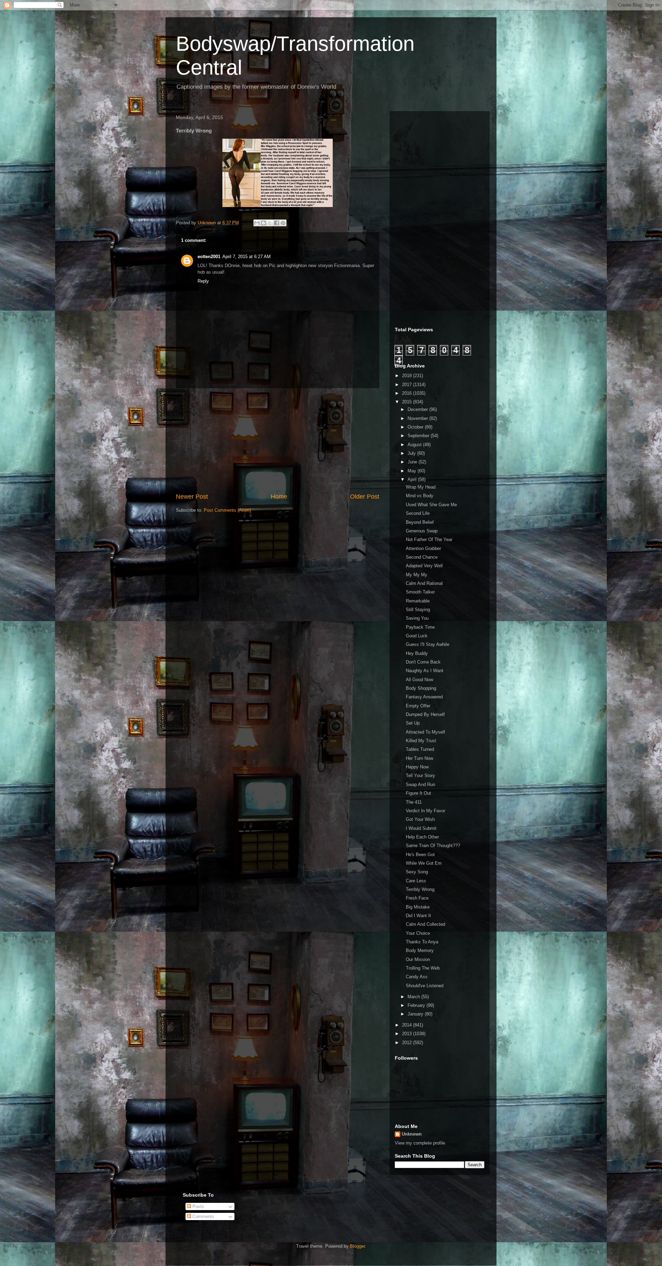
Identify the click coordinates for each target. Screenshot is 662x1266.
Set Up (413, 723)
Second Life (418, 513)
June (413, 461)
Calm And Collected (425, 924)
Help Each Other (422, 837)
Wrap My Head (420, 487)
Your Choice (418, 933)
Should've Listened (424, 985)
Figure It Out (418, 793)
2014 (407, 1025)
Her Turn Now (419, 758)
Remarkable (418, 600)
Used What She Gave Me (431, 504)
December (418, 409)
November (418, 418)
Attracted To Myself (425, 732)
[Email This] (256, 222)
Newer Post (192, 496)
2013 (407, 1033)
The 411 (414, 802)
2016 (407, 393)
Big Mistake (418, 907)
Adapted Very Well (424, 565)
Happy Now (417, 766)
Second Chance (422, 557)
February (417, 1005)
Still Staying (418, 609)
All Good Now (419, 679)
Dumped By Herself (425, 714)
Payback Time (420, 627)
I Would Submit (421, 828)
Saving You (417, 618)
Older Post (364, 496)
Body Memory (420, 950)
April (413, 479)
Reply (203, 281)
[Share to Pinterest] (283, 222)
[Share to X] (270, 222)
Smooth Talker (420, 592)
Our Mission (418, 959)
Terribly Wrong (420, 889)
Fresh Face (417, 898)
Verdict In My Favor (425, 810)
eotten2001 (209, 256)
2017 (407, 384)
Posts (197, 1206)
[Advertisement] (277, 440)
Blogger (357, 1246)
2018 (407, 375)
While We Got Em (424, 863)
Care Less (416, 880)
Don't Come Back (423, 662)
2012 (407, 1042)
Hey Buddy (417, 653)
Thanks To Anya (422, 941)
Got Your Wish (420, 819)
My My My (416, 574)
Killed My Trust (421, 740)
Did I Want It (418, 915)
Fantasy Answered (424, 696)
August (415, 444)
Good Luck (417, 635)
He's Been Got (420, 854)
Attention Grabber (423, 548)
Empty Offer (418, 705)
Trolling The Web (423, 968)
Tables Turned (420, 749)
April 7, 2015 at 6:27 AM (246, 256)
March (414, 996)
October (416, 427)
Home (279, 496)
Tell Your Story (420, 775)
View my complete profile (420, 1143)
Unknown (412, 1134)
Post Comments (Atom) (227, 510)
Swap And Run (420, 784)
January (416, 1014)
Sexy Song (417, 871)
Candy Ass (417, 976)
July (412, 453)
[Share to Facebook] (276, 222)
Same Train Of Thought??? (433, 845)
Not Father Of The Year (429, 539)
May (413, 470)
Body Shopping (421, 688)
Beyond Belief (420, 522)
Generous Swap (422, 530)
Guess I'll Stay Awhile (427, 644)
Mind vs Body (419, 495)
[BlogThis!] (263, 222)
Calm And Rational (424, 583)
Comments (202, 1216)
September (419, 435)
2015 (407, 401)
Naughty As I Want (424, 670)
